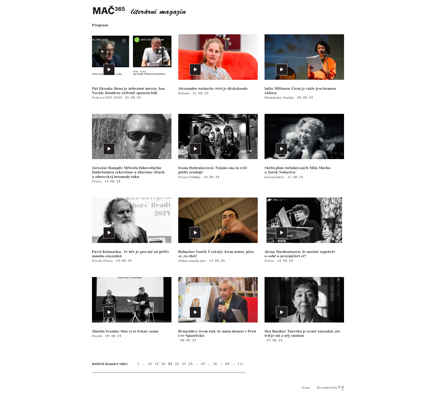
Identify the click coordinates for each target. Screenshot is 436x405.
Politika (195, 177)
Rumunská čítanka (280, 97)
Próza (97, 181)
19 (156, 364)
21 (170, 364)
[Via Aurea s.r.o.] (341, 387)
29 (203, 364)
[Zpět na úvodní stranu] (143, 10)
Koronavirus (275, 177)
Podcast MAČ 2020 (107, 97)
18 (150, 364)
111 (241, 364)
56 (215, 364)
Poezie (97, 260)
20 (163, 364)
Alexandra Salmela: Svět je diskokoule (213, 89)
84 (227, 364)
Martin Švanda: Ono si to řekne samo (125, 331)
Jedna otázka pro (192, 260)
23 (184, 364)
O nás (306, 387)
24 (190, 364)
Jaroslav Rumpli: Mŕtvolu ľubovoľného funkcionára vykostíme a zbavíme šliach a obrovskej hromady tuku (128, 172)
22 (177, 364)
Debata (184, 93)
